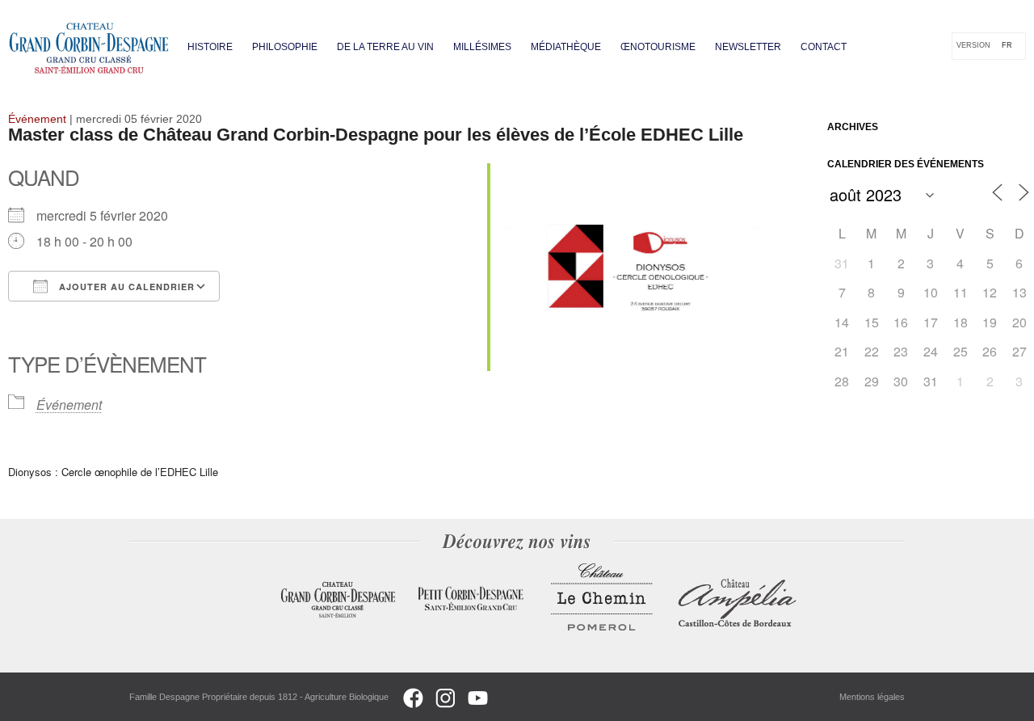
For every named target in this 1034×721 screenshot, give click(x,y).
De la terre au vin (385, 47)
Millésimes (482, 47)
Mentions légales (872, 697)
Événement (69, 404)
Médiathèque (566, 47)
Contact (824, 47)
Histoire (210, 47)
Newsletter (748, 47)
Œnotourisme (658, 47)
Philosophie (284, 47)
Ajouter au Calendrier (125, 286)
